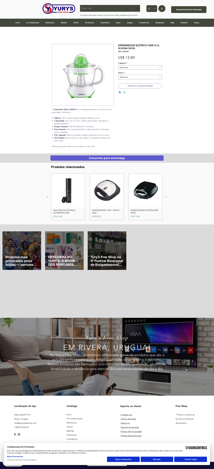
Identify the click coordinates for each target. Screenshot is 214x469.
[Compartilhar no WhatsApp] (124, 92)
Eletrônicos (72, 423)
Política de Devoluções (131, 436)
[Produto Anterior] (47, 197)
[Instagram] (18, 434)
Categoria (123, 64)
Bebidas (70, 431)
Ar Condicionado (74, 419)
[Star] (161, 8)
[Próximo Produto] (165, 197)
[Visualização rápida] (68, 191)
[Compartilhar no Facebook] (119, 92)
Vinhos (70, 427)
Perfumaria (72, 435)
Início (54, 35)
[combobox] (140, 68)
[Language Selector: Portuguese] (151, 8)
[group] (106, 197)
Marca (121, 73)
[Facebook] (14, 434)
